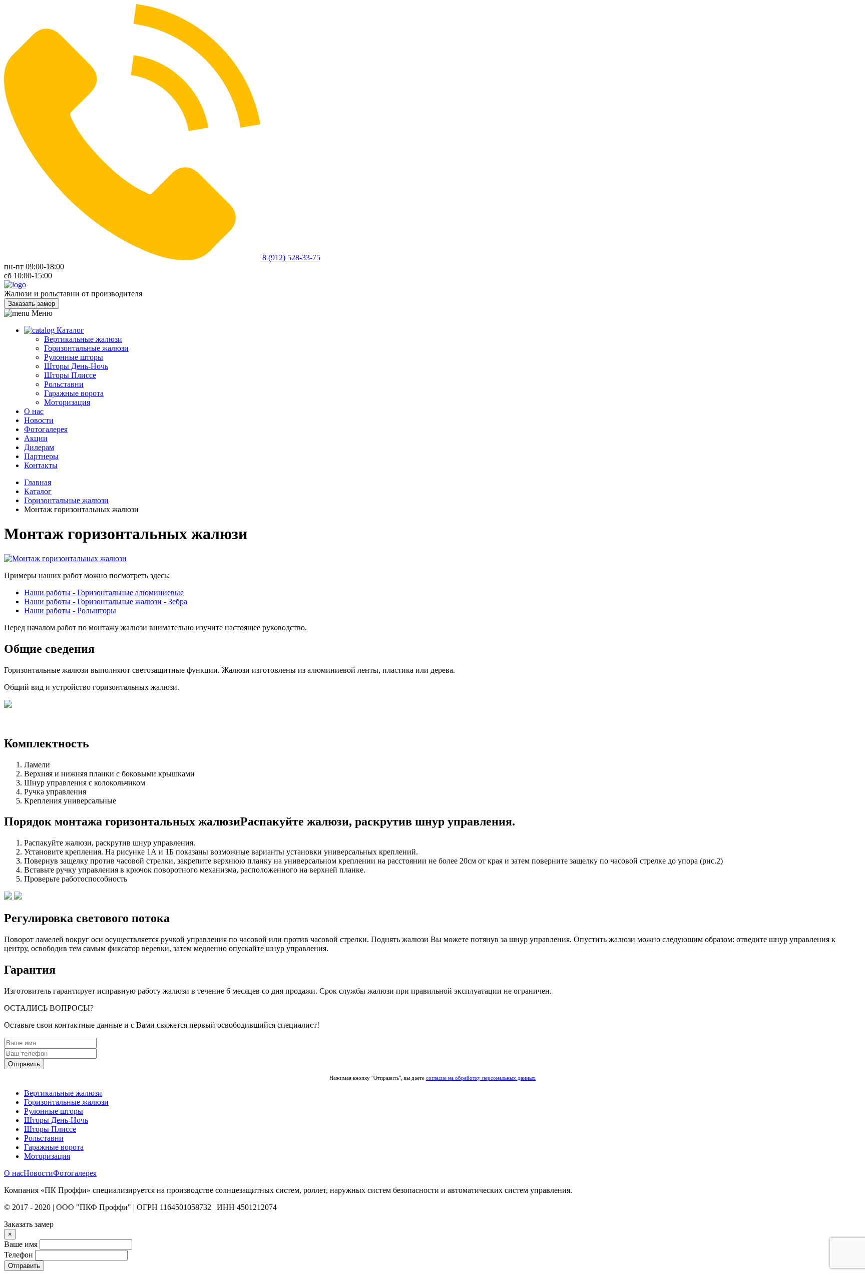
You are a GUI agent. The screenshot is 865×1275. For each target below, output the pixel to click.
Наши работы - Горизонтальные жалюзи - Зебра (105, 601)
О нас (34, 411)
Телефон (18, 1254)
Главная (37, 482)
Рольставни (64, 384)
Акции (36, 438)
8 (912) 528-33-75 (290, 257)
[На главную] (15, 284)
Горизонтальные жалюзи (86, 348)
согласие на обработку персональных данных (481, 1078)
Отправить (24, 1064)
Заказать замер (31, 303)
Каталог (69, 330)
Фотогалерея (46, 429)
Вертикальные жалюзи (83, 339)
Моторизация (67, 402)
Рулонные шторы (73, 357)
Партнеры (41, 456)
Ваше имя (21, 1244)
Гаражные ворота (74, 393)
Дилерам (39, 447)
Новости (39, 420)
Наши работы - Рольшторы (70, 610)
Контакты (41, 465)
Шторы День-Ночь (76, 366)
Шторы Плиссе (70, 375)
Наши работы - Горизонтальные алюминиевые (104, 592)
